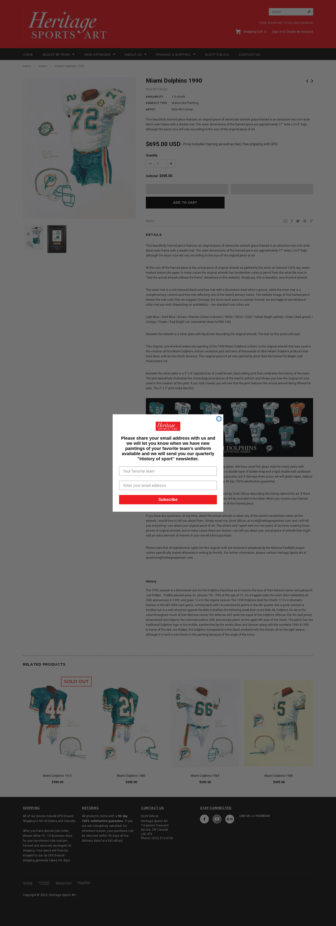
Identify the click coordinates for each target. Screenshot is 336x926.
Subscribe (168, 499)
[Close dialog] (218, 418)
